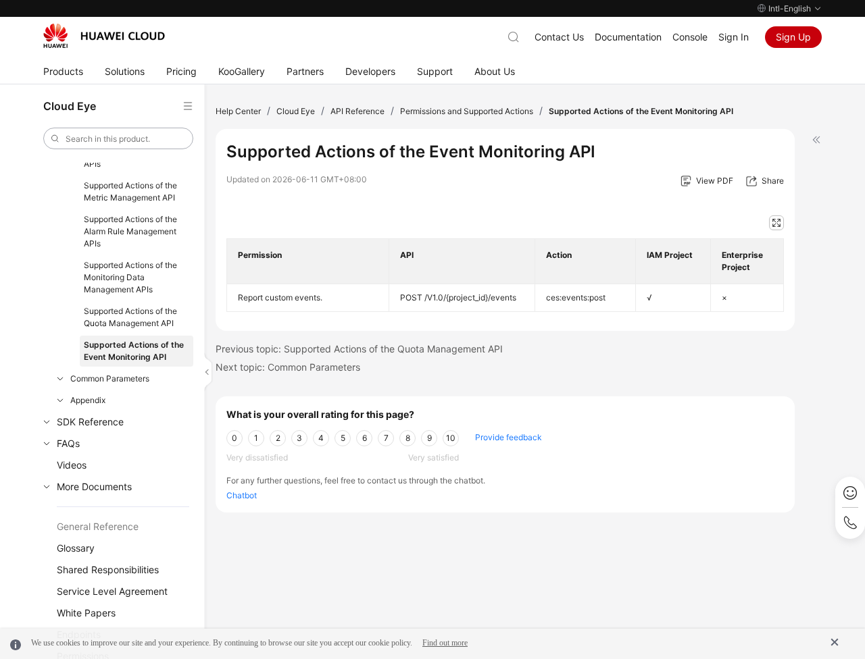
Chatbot (241, 495)
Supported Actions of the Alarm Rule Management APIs (130, 231)
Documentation (628, 37)
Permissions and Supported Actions (466, 111)
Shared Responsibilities (108, 569)
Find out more (445, 643)
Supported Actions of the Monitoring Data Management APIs (130, 277)
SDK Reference (90, 421)
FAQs (68, 443)
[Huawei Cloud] (104, 36)
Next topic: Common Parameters (288, 367)
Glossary (76, 548)
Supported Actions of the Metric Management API (130, 191)
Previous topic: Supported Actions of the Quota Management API (359, 348)
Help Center (238, 111)
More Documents (94, 486)
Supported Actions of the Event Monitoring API (134, 351)
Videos (71, 465)
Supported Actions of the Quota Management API (130, 317)
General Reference (98, 526)
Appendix (87, 400)
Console (690, 37)
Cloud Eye (295, 111)
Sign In (733, 37)
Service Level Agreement (112, 591)
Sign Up (793, 37)
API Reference (357, 111)
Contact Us (559, 37)
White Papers (86, 612)
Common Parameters (109, 378)
